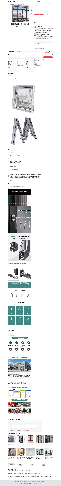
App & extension (45, 3)
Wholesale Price (31, 481)
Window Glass (9, 465)
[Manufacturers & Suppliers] (11, 1)
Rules (53, 3)
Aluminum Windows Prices (40, 476)
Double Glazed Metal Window (37, 473)
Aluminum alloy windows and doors (11, 464)
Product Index (41, 481)
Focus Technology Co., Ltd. (26, 483)
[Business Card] (52, 54)
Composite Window (10, 473)
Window (15, 4)
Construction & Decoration (11, 4)
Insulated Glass (43, 465)
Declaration (37, 483)
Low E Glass (43, 466)
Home (8, 4)
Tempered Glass (43, 464)
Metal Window (18, 4)
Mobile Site (44, 481)
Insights (46, 481)
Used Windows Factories (17, 476)
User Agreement (34, 483)
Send (12, 430)
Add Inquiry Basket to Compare (20, 26)
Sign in (52, 1)
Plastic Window (14, 473)
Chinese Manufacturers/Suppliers (23, 481)
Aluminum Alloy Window (22, 4)
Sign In (35, 48)
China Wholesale (27, 481)
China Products (18, 481)
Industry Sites (34, 481)
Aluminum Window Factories (11, 476)
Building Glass (20, 465)
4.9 (45, 52)
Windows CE (22, 476)
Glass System (31, 464)
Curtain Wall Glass (21, 466)
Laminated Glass (32, 465)
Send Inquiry (38, 14)
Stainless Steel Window (30, 473)
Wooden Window (19, 473)
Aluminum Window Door (27, 476)
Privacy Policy (40, 483)
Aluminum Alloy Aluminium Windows (47, 476)
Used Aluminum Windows (33, 476)
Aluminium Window (32, 466)
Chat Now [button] (49, 14)
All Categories (9, 3)
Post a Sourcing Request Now (25, 430)
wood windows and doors (21, 464)
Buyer (38, 3)
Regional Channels (38, 481)
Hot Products (15, 481)
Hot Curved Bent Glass (10, 466)
